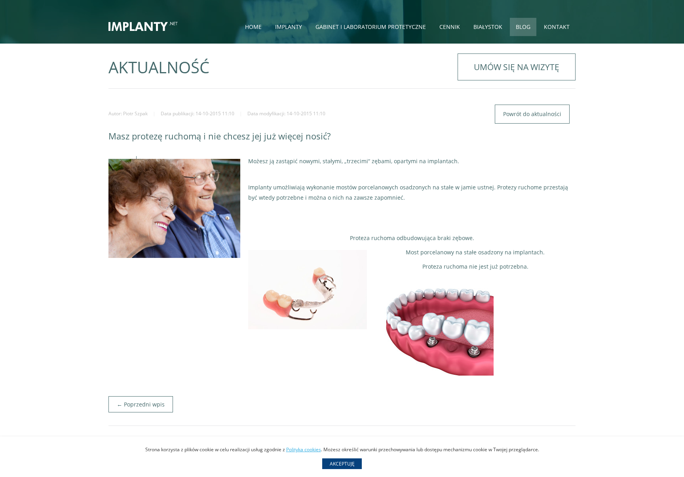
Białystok (487, 27)
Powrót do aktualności (532, 114)
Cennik (449, 27)
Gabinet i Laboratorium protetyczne (370, 27)
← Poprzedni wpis (141, 404)
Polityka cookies (303, 449)
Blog (523, 27)
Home (253, 27)
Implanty (288, 27)
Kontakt (557, 27)
